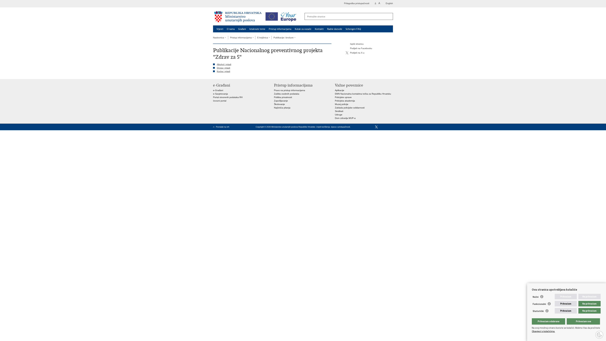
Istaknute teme (257, 29)
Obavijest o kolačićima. (543, 331)
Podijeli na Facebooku (361, 48)
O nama (231, 29)
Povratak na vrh (222, 127)
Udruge (338, 114)
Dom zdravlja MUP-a (345, 118)
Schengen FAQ (353, 29)
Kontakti (319, 29)
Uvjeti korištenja (323, 127)
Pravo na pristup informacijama (289, 90)
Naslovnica (218, 37)
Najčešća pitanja (282, 107)
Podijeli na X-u (357, 52)
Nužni (536, 297)
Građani (242, 29)
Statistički (538, 311)
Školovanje (279, 104)
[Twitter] (376, 127)
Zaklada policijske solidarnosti (350, 107)
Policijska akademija (345, 100)
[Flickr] (386, 127)
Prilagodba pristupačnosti (356, 3)
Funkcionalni (539, 304)
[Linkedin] (391, 127)
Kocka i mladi (223, 71)
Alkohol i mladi (224, 64)
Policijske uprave (343, 97)
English (389, 3)
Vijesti (220, 29)
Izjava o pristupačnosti (340, 127)
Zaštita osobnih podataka (286, 94)
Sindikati (339, 111)
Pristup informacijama (280, 29)
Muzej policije (341, 104)
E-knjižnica (262, 37)
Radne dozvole (334, 29)
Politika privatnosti (283, 97)
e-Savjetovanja (220, 94)
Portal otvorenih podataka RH (228, 97)
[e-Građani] (226, 4)
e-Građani (218, 90)
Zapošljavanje (281, 100)
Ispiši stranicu (357, 44)
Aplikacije (339, 90)
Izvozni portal (219, 100)
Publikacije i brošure (283, 37)
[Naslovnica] (238, 16)
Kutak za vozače (303, 29)
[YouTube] (381, 127)
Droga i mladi (223, 68)
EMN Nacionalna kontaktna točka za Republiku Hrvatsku (363, 94)
